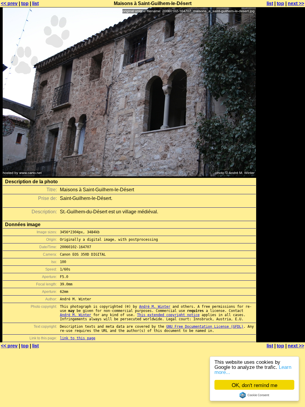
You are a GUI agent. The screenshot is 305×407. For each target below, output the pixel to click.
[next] (129, 174)
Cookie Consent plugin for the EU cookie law (254, 395)
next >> (296, 3)
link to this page (77, 338)
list (35, 3)
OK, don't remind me (254, 385)
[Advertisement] (281, 147)
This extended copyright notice (168, 315)
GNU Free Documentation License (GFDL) (204, 326)
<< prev (9, 3)
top (25, 3)
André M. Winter (154, 307)
